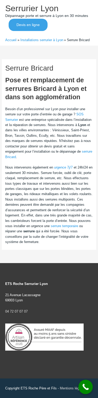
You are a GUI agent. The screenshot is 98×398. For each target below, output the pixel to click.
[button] (28, 25)
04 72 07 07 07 (16, 311)
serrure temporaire (64, 226)
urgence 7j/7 (63, 167)
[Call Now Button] (85, 387)
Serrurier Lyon (32, 8)
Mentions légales (72, 388)
